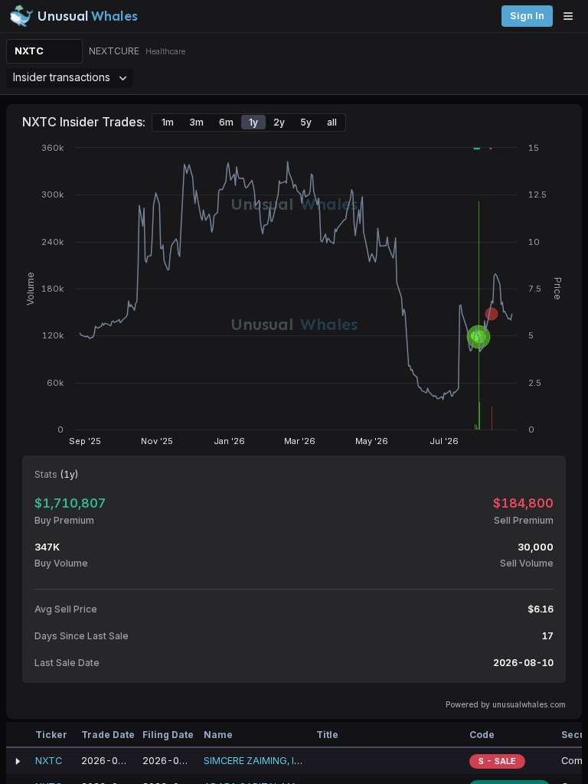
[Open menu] (572, 16)
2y (279, 122)
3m (196, 122)
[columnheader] (17, 735)
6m (226, 122)
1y (253, 122)
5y (306, 122)
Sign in (527, 15)
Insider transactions (61, 76)
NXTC (29, 51)
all (332, 122)
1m (168, 122)
